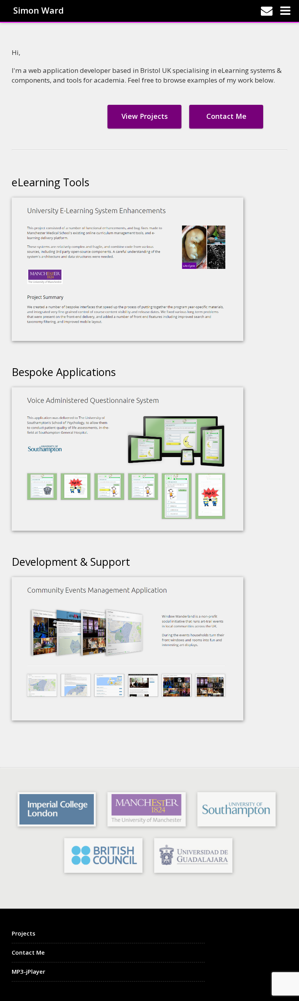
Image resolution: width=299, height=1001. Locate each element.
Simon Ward (38, 9)
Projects (23, 933)
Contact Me (226, 116)
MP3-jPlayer (28, 971)
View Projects (144, 116)
